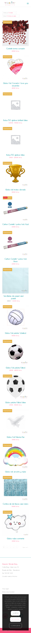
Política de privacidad (8, 592)
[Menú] (28, 3)
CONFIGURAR (15, 625)
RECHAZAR (15, 619)
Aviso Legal (5, 588)
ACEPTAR (16, 613)
